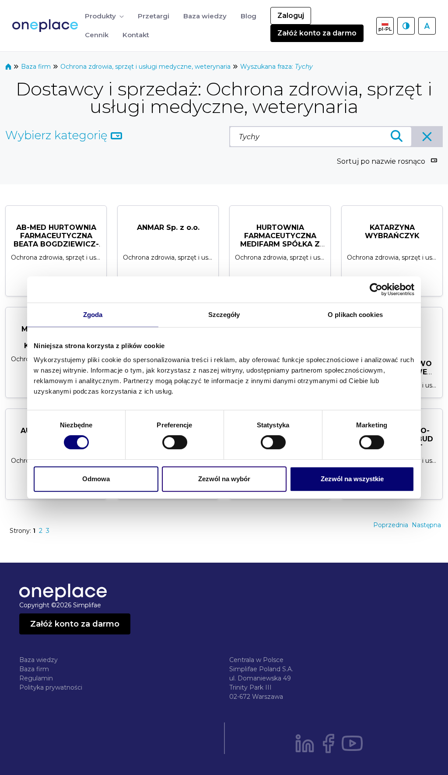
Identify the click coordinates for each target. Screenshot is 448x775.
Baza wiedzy (38, 660)
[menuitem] (104, 16)
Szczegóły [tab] (224, 314)
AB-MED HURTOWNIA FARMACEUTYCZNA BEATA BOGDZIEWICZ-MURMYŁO (56, 240)
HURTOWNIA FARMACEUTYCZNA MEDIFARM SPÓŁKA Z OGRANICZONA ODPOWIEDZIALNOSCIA (280, 244)
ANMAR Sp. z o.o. (168, 227)
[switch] (174, 442)
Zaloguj (290, 15)
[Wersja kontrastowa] (406, 26)
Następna (426, 525)
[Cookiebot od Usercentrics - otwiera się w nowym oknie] (376, 289)
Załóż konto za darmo (317, 33)
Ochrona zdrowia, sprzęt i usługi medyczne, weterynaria (146, 66)
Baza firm (36, 66)
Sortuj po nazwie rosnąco (381, 161)
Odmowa (96, 479)
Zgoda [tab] (93, 314)
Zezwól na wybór (224, 479)
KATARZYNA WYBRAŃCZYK (392, 231)
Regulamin (36, 678)
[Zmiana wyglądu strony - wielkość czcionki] (427, 26)
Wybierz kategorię (58, 135)
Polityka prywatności (50, 687)
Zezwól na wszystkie (352, 479)
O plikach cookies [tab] (355, 314)
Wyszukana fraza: (276, 66)
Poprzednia (390, 525)
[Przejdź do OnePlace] (46, 25)
